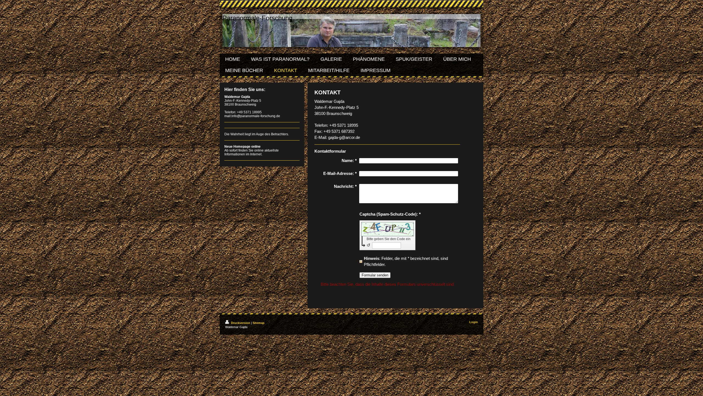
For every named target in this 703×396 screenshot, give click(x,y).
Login (473, 322)
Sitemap (258, 322)
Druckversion (240, 322)
